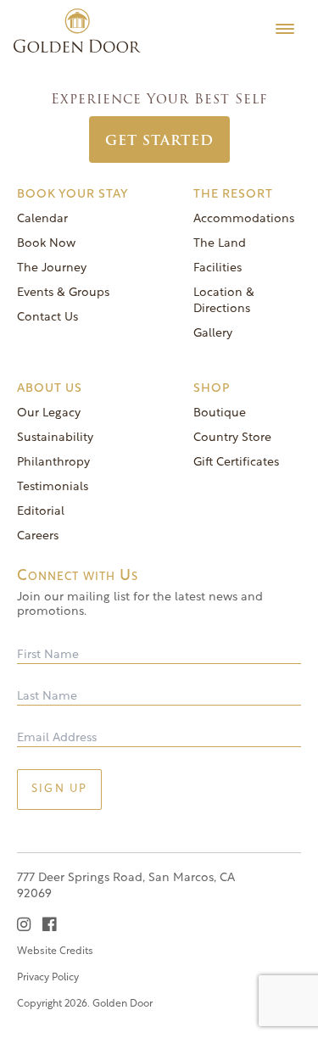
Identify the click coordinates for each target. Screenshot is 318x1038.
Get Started (159, 140)
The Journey (51, 268)
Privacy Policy (48, 978)
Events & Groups (63, 293)
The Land (219, 243)
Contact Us (47, 317)
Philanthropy (53, 462)
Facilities (217, 268)
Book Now (46, 243)
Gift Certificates (236, 462)
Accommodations (243, 219)
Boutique (219, 413)
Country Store (232, 438)
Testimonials (52, 487)
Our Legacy (49, 413)
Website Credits (55, 951)
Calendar (42, 219)
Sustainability (55, 438)
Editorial (40, 511)
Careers (38, 536)
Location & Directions (223, 301)
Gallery (212, 333)
